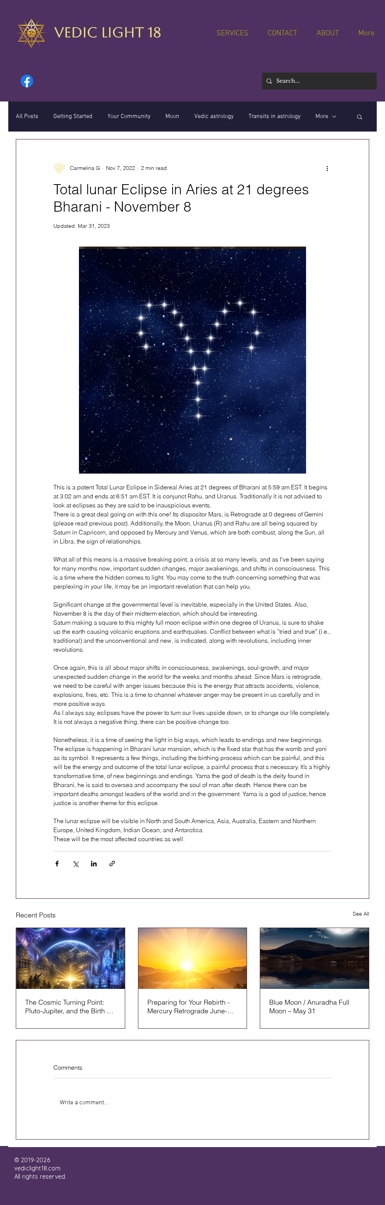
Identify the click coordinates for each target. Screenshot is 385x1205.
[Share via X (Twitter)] (75, 863)
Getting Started (72, 116)
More (321, 116)
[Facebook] (26, 81)
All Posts (27, 116)
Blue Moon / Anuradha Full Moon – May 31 (309, 1006)
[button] (359, 117)
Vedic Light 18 (107, 32)
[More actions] (327, 168)
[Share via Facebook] (57, 863)
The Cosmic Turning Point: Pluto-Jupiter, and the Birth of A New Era (68, 1006)
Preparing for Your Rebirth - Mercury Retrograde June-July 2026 (188, 1006)
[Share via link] (112, 863)
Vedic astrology (213, 116)
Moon (172, 116)
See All (361, 913)
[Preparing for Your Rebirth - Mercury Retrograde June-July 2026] (192, 958)
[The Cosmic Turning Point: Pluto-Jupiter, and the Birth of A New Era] (70, 958)
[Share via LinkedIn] (93, 863)
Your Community (129, 116)
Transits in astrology (274, 116)
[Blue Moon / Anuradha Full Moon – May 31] (314, 958)
